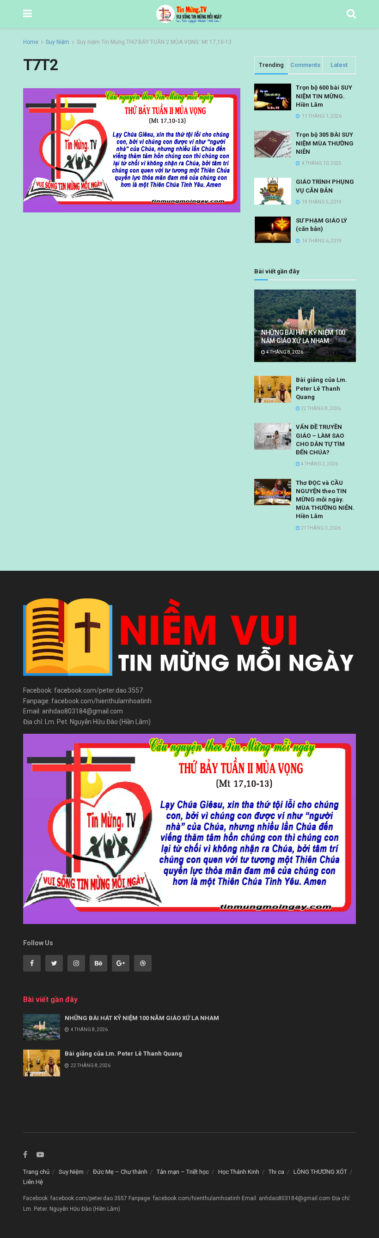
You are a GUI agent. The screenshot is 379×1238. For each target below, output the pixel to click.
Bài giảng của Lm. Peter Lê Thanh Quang (321, 388)
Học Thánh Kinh (238, 1171)
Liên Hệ (33, 1181)
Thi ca (276, 1171)
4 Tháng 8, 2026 (284, 352)
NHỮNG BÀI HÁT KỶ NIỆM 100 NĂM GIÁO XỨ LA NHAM (142, 1018)
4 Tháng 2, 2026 (319, 463)
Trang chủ (36, 1171)
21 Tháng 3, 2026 (320, 528)
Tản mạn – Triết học (183, 1171)
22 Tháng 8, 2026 (320, 408)
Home (30, 42)
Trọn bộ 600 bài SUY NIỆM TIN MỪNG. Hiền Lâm (324, 96)
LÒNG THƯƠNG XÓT (320, 1171)
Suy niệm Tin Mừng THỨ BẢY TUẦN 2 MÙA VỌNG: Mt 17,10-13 (154, 42)
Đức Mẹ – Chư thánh (120, 1171)
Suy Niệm (57, 42)
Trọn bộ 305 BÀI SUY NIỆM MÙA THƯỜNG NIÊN (325, 143)
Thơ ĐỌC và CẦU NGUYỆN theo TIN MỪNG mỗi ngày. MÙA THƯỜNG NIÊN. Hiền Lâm (325, 499)
